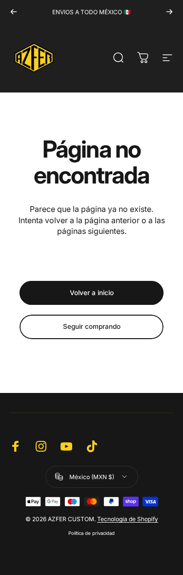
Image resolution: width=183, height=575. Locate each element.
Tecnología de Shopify (127, 519)
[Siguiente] (169, 11)
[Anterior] (13, 11)
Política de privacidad (91, 533)
